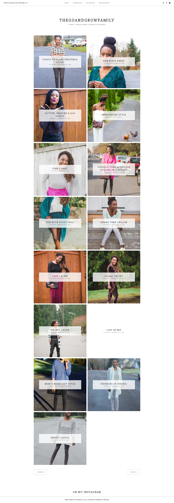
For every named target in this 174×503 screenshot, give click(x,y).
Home (67, 3)
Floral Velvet (114, 276)
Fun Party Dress (114, 61)
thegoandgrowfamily (15, 3)
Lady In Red (114, 330)
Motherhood (104, 3)
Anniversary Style (114, 114)
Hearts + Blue (60, 330)
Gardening (77, 3)
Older (133, 472)
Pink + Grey (60, 168)
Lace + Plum (60, 276)
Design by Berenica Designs (98, 500)
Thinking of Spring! (114, 384)
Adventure (90, 3)
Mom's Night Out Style (60, 384)
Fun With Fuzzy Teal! (60, 222)
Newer (41, 472)
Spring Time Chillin (114, 222)
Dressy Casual (60, 437)
